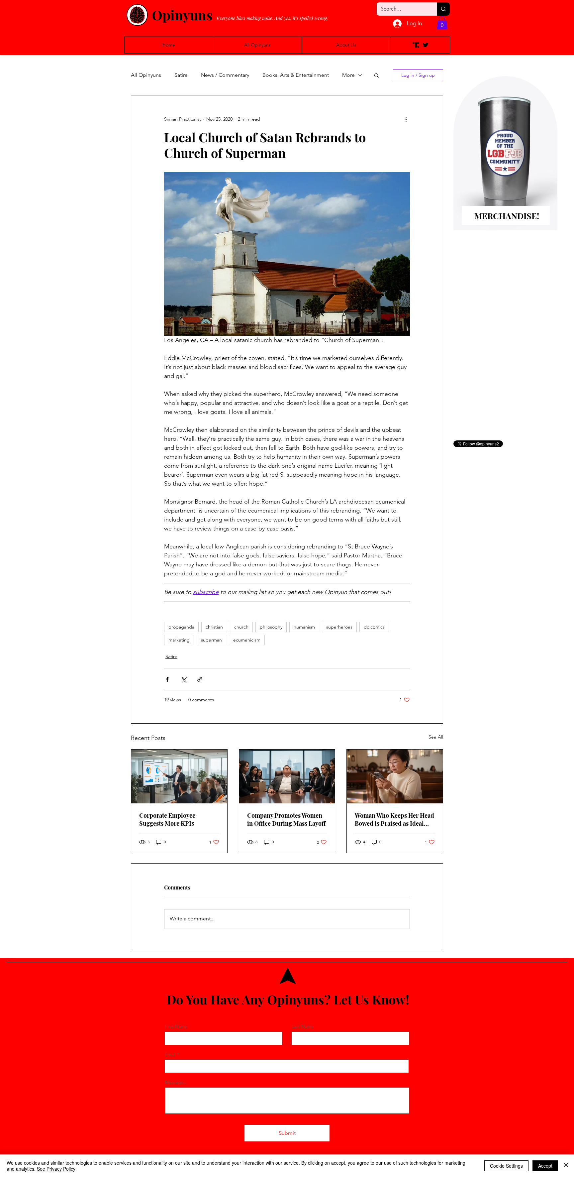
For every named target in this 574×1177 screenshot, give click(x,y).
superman (211, 640)
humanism (304, 627)
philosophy (271, 627)
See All (436, 737)
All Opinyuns (146, 75)
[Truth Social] (416, 45)
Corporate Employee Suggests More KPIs (167, 819)
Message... (176, 1082)
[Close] (566, 1166)
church (241, 627)
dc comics (374, 627)
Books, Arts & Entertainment (295, 75)
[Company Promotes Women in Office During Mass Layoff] (287, 776)
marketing (179, 640)
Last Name (303, 1026)
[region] (505, 164)
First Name (176, 1026)
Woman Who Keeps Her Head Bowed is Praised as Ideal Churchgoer (394, 819)
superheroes (339, 627)
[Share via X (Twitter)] (183, 679)
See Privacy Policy (56, 1168)
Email (170, 1054)
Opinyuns (182, 15)
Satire (181, 75)
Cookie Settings (506, 1165)
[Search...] (443, 9)
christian (214, 627)
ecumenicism (246, 640)
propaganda (181, 627)
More (348, 75)
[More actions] (406, 119)
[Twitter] (425, 45)
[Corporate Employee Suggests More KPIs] (179, 776)
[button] (442, 23)
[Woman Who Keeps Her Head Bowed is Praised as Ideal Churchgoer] (395, 776)
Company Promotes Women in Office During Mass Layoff (286, 819)
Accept (545, 1165)
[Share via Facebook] (167, 679)
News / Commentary (225, 75)
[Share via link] (200, 679)
